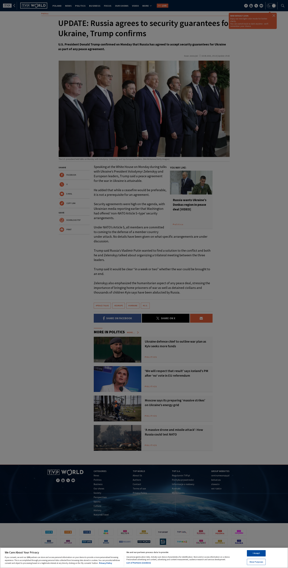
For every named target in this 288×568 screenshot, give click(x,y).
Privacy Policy (105, 563)
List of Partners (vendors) (138, 562)
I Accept (256, 553)
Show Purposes (256, 561)
